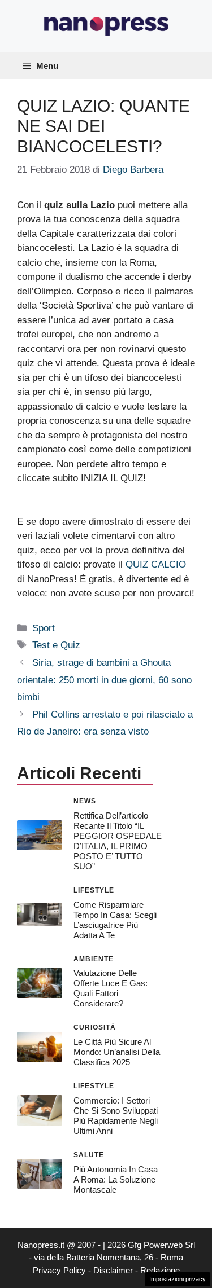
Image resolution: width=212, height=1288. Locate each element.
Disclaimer (113, 1270)
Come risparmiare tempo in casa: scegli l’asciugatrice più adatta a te (115, 920)
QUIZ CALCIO (156, 564)
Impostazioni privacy (177, 1279)
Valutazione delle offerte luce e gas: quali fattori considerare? (110, 988)
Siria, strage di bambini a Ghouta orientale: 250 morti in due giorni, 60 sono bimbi (104, 679)
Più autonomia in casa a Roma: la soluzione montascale (115, 1179)
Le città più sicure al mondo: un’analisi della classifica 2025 (116, 1052)
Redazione (160, 1270)
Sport (43, 628)
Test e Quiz (56, 645)
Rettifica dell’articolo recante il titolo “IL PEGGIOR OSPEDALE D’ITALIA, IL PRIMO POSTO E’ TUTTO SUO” (117, 841)
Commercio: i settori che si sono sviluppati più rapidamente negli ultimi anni (115, 1116)
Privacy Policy (59, 1270)
